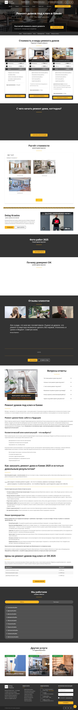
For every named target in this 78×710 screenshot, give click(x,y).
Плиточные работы (28, 700)
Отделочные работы (28, 694)
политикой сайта (69, 697)
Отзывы (48, 33)
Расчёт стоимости (27, 33)
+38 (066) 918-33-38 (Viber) (48, 694)
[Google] (70, 2)
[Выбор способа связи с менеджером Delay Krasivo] (75, 706)
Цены (20, 33)
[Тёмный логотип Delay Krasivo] (6, 2)
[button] (52, 6)
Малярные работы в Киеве (14, 674)
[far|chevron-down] (39, 20)
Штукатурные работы (28, 695)
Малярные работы (28, 699)
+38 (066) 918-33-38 (63, 283)
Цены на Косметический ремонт (15, 60)
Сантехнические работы (29, 692)
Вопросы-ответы (55, 33)
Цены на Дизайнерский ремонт (62, 60)
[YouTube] (72, 2)
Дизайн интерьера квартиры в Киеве (36, 673)
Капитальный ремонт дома (12, 572)
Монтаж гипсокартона (28, 697)
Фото (34, 33)
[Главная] (6, 6)
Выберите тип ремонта (12, 157)
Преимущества (41, 33)
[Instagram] (68, 2)
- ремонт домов (12, 217)
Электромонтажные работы (29, 691)
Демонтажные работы (28, 689)
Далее (39, 200)
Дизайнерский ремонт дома (12, 575)
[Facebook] (66, 2)
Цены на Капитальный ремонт (39, 60)
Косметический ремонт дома (12, 570)
